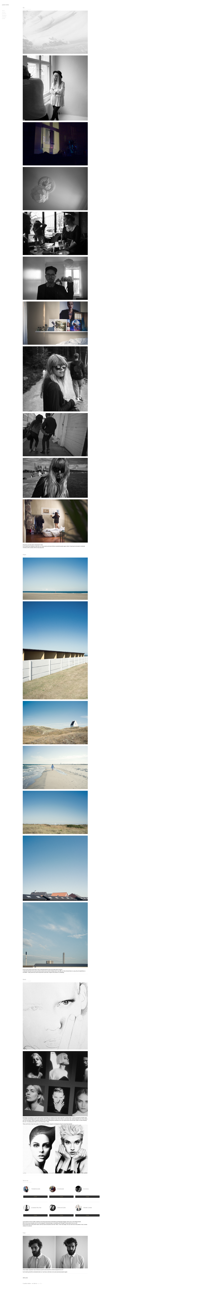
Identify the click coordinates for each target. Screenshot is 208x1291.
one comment (29, 1182)
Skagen (24, 554)
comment (28, 1234)
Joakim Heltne (5, 4)
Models (24, 979)
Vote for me (25, 1180)
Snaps (24, 1232)
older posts (25, 1277)
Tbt (23, 7)
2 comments (29, 9)
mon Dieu (39, 1283)
